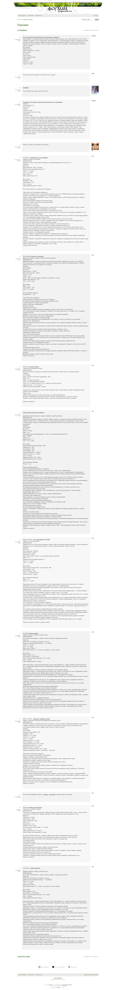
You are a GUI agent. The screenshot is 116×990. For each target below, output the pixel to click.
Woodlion (25, 19)
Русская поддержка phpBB (67, 984)
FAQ (83, 1)
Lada (93, 156)
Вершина (20, 5)
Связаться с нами (94, 1)
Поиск (87, 1)
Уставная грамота (77, 1)
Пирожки (22, 24)
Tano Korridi (94, 93)
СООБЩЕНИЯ (22, 30)
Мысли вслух (39, 15)
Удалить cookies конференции (91, 974)
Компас (90, 5)
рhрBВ (50, 984)
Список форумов (22, 15)
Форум (96, 5)
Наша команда (58, 978)
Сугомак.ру (64, 985)
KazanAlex (30, 19)
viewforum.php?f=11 (43, 91)
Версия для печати (94, 15)
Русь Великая (31, 15)
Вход (97, 15)
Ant (92, 150)
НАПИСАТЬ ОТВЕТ (23, 956)
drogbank (94, 35)
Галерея (82, 5)
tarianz (93, 73)
